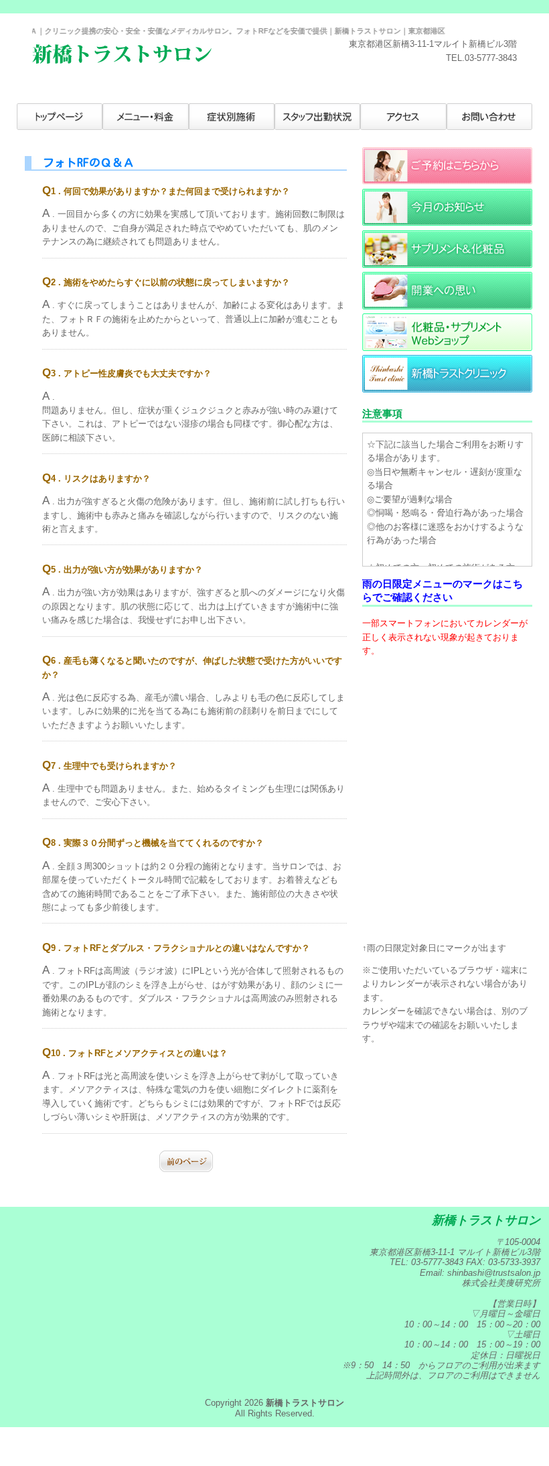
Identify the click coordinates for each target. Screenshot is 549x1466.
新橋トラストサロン (305, 1403)
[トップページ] (59, 116)
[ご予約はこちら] (447, 181)
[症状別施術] (231, 116)
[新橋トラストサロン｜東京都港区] (122, 61)
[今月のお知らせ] (447, 223)
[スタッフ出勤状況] (317, 116)
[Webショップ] (447, 348)
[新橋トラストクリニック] (447, 389)
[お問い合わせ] (489, 116)
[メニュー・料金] (145, 116)
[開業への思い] (447, 306)
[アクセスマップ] (403, 116)
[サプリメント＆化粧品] (447, 265)
